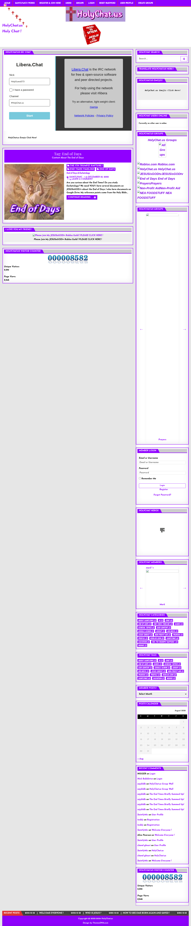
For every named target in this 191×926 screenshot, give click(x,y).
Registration (153, 820)
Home (7, 3)
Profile (142, 638)
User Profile (126, 3)
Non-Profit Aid (170, 188)
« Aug (140, 759)
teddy (140, 820)
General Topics (146, 627)
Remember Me (148, 479)
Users (68, 3)
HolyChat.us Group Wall (161, 784)
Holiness (172, 631)
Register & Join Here (50, 3)
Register (164, 489)
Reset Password (107, 3)
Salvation (143, 641)
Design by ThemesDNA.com (95, 923)
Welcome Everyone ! (161, 830)
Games (179, 624)
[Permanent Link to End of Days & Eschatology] (34, 192)
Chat (168, 620)
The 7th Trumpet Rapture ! (86, 166)
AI (161, 620)
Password (143, 468)
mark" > (155, 584)
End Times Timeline (82, 169)
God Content (163, 627)
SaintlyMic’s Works (25, 3)
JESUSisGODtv (172, 173)
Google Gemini (145, 631)
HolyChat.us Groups (162, 140)
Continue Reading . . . (80, 197)
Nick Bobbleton (145, 779)
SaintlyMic (75, 177)
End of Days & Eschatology (78, 173)
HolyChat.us (12, 25)
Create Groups (145, 3)
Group (160, 631)
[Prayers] (162, 325)
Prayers (156, 183)
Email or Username (148, 458)
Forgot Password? (162, 495)
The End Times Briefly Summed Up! (166, 794)
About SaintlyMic (147, 620)
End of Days (107, 169)
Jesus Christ (145, 634)
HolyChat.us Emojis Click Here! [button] (22, 138)
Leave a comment (82, 179)
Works (142, 645)
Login (91, 3)
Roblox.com (166, 164)
